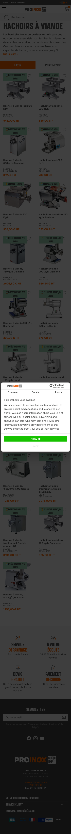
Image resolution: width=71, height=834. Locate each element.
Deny (35, 446)
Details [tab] (36, 392)
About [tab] (58, 392)
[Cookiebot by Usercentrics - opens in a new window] (54, 386)
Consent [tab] (13, 392)
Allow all (35, 438)
